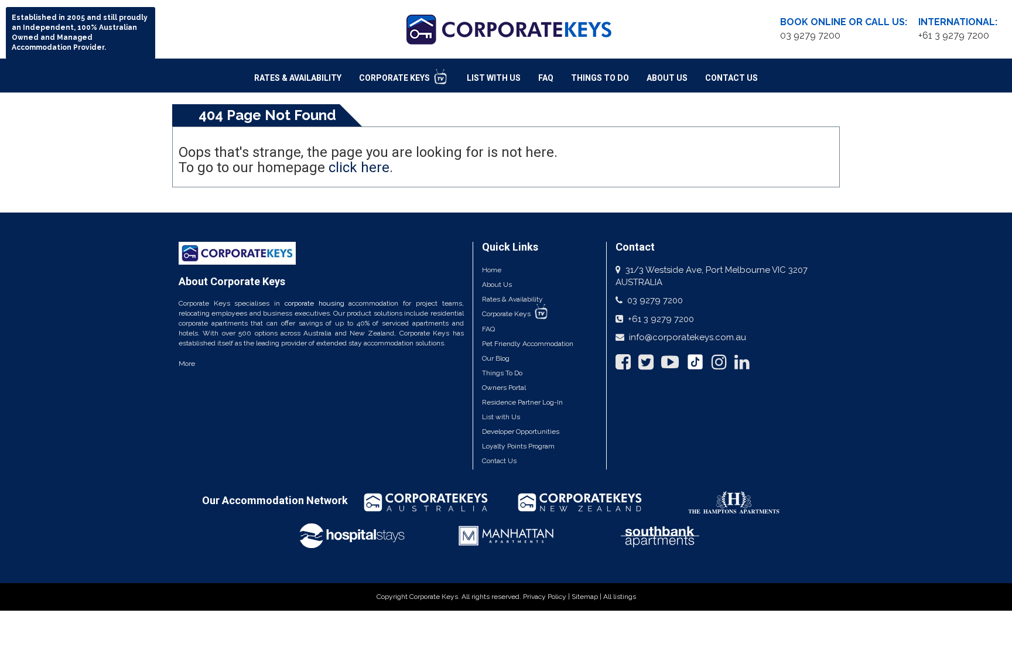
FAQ (545, 78)
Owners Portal (504, 388)
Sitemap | (587, 597)
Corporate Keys (395, 78)
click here (359, 167)
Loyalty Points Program (518, 446)
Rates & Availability (297, 78)
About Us (667, 78)
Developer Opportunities (520, 431)
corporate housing (314, 303)
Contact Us (731, 78)
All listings (619, 597)
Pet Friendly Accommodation (527, 344)
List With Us (494, 78)
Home (491, 270)
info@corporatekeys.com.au (687, 337)
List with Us (501, 417)
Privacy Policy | (547, 597)
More (187, 363)
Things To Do (600, 78)
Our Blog (496, 358)
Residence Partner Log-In (522, 402)
